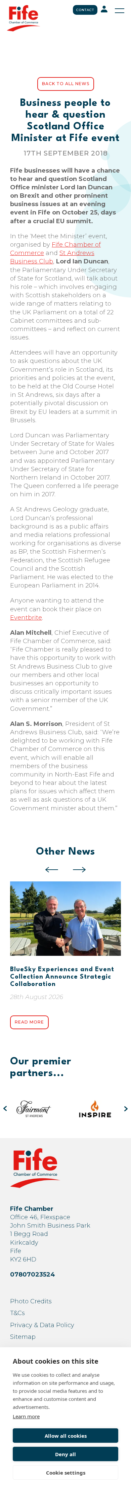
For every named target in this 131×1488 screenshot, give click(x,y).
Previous (51, 869)
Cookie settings (65, 1472)
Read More (29, 1022)
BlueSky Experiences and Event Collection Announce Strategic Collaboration (62, 977)
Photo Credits (31, 1301)
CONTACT (85, 10)
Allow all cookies (66, 1435)
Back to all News (65, 83)
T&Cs (17, 1313)
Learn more (26, 1416)
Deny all (65, 1454)
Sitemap (23, 1337)
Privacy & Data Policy (42, 1325)
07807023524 (32, 1274)
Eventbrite (26, 617)
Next (79, 869)
